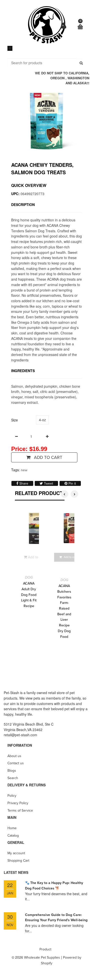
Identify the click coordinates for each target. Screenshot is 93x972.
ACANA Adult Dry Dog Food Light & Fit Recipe (28, 594)
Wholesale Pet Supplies (42, 957)
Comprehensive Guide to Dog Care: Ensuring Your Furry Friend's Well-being (56, 917)
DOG (29, 577)
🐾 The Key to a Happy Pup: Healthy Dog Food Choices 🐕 (54, 885)
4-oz (42, 419)
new (24, 470)
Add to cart (47, 457)
